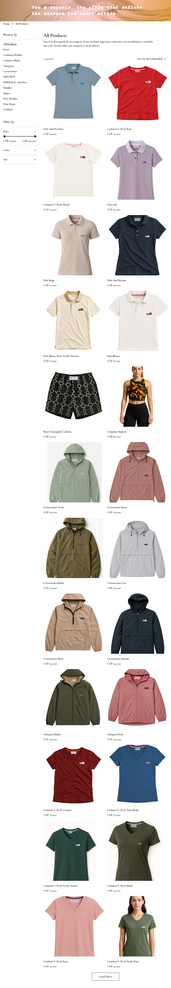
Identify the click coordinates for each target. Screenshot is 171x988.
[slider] (5, 136)
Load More (105, 976)
